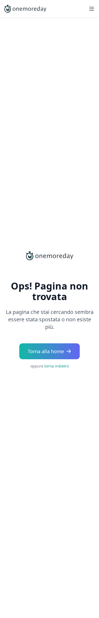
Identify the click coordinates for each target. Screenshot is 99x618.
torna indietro (56, 366)
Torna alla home (46, 351)
